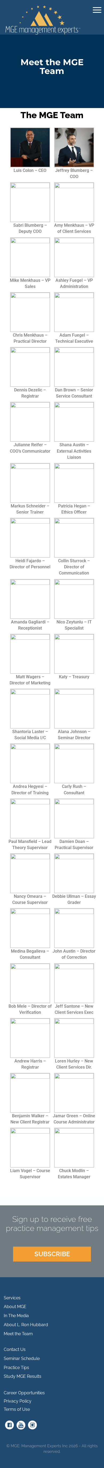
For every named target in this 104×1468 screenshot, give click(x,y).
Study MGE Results (22, 1376)
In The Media (16, 1315)
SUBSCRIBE (52, 1254)
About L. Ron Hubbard (26, 1324)
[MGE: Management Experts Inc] (43, 19)
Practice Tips (16, 1367)
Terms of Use (17, 1409)
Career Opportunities (24, 1392)
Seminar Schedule (22, 1358)
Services (12, 1297)
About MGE (15, 1306)
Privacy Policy (17, 1401)
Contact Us (15, 1349)
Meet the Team (18, 1333)
